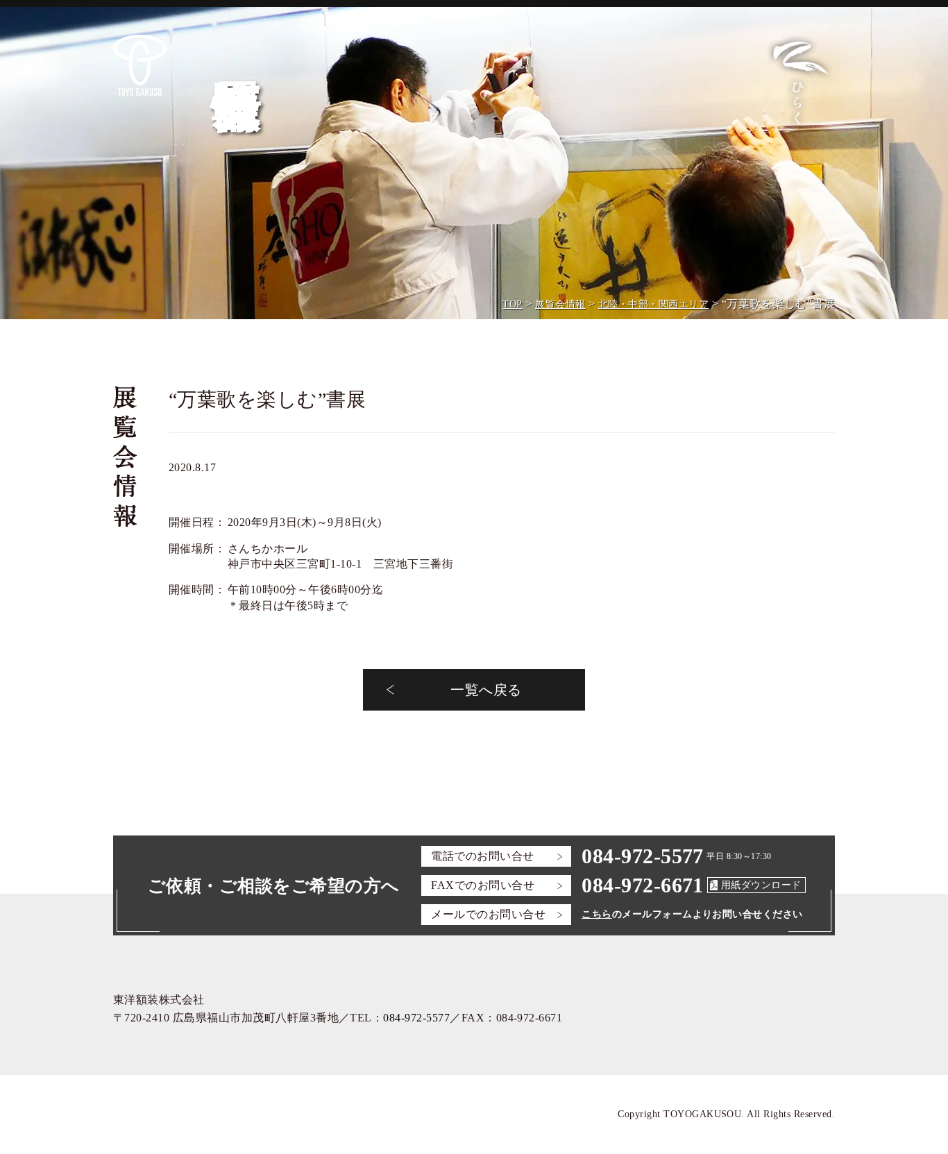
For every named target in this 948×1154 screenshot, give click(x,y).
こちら (596, 914)
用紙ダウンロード (761, 885)
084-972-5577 (643, 856)
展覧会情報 (560, 304)
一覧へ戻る (485, 689)
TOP (512, 304)
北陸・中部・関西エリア (653, 304)
